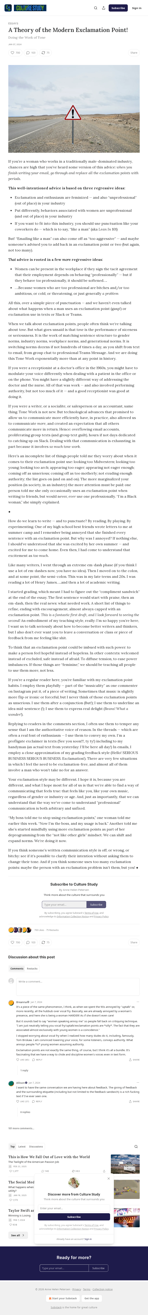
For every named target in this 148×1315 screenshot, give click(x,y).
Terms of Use (91, 1225)
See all (15, 1235)
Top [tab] (12, 1146)
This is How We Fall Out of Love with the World (49, 1157)
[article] (74, 1164)
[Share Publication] (103, 8)
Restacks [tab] (32, 968)
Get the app (91, 1298)
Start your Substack (64, 1298)
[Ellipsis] (138, 1002)
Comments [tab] (16, 968)
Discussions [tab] (36, 1146)
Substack (56, 1307)
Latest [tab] (22, 1146)
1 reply (24, 1070)
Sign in (137, 8)
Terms (86, 1289)
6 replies (25, 1112)
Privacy (76, 1289)
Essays (13, 23)
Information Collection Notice (73, 1228)
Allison (20, 1082)
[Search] (95, 8)
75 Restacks (52, 930)
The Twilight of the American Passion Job (33, 1162)
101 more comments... (21, 1128)
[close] (109, 1178)
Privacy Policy (101, 1228)
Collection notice (103, 1289)
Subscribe (118, 8)
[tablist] (24, 968)
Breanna (21, 1002)
